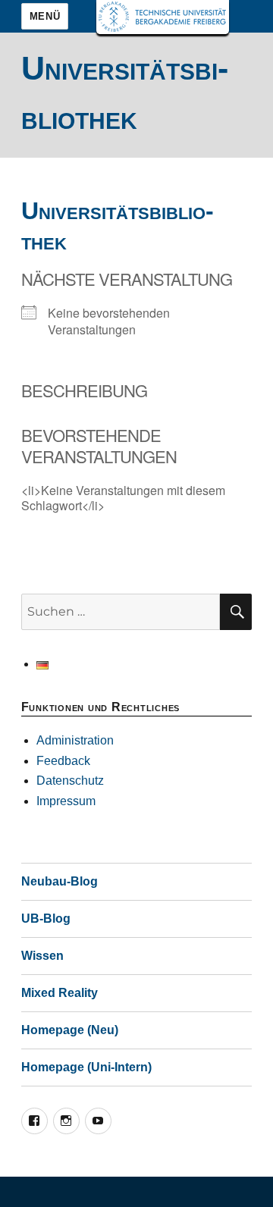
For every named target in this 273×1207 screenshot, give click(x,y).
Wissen (42, 955)
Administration (75, 740)
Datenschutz (70, 780)
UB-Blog (46, 918)
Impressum (66, 801)
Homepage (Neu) (69, 1030)
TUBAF (162, 17)
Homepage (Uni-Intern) (86, 1067)
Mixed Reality (59, 992)
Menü (45, 16)
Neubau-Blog (59, 881)
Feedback (63, 760)
